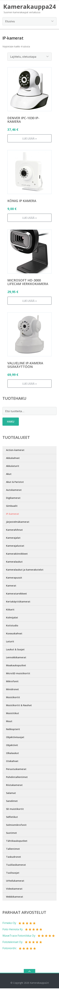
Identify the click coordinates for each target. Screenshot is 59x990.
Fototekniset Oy (12, 942)
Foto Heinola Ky (12, 929)
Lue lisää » (29, 138)
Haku (10, 421)
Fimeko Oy (9, 923)
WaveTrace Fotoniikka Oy (18, 935)
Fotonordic (9, 948)
